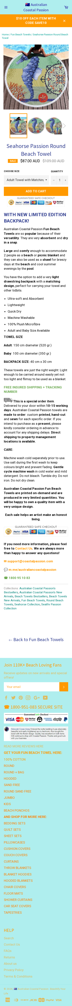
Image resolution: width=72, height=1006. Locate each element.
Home (5, 34)
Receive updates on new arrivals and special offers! (35, 675)
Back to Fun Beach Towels (38, 639)
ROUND (9, 766)
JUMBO (9, 798)
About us (10, 963)
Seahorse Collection (27, 604)
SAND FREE (12, 785)
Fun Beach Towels (21, 34)
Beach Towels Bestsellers (31, 596)
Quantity (57, 171)
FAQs (8, 951)
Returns (9, 957)
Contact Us (12, 944)
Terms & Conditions (18, 976)
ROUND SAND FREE (17, 791)
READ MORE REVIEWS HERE (23, 746)
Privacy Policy (14, 970)
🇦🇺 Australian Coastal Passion (36, 7)
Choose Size (11, 171)
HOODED (10, 778)
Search (9, 938)
